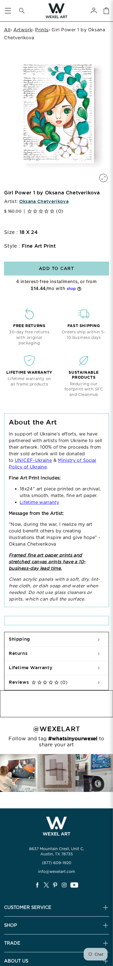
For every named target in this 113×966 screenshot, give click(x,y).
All (7, 29)
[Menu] (8, 11)
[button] (21, 10)
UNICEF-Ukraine (33, 460)
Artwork (22, 29)
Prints (42, 29)
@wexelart (56, 729)
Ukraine (38, 467)
